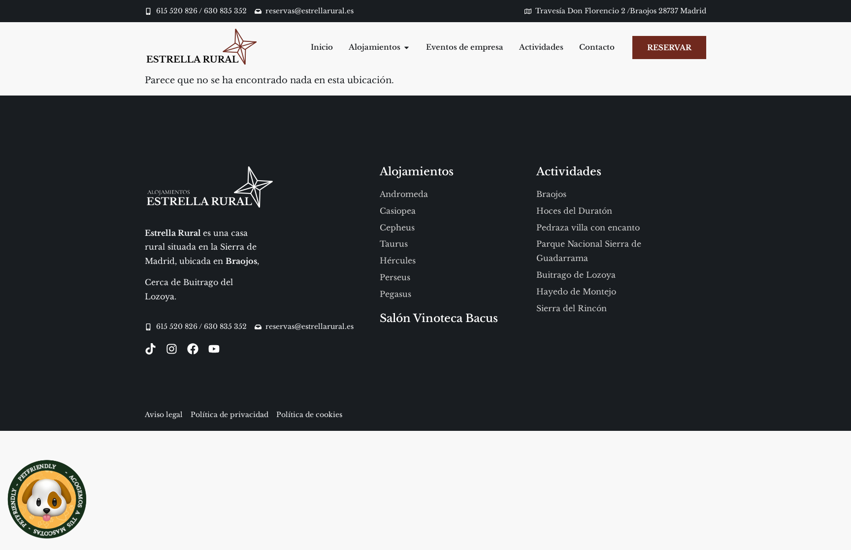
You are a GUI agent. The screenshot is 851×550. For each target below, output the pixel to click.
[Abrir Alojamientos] (406, 47)
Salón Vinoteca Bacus (439, 318)
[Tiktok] (150, 349)
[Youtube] (214, 349)
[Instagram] (171, 349)
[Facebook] (192, 349)
